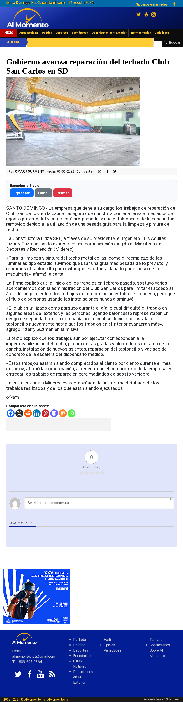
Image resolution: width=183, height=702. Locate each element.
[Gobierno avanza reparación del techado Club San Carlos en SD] (73, 121)
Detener (63, 193)
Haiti (107, 640)
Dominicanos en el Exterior (109, 32)
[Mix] (63, 413)
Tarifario (156, 640)
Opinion (109, 645)
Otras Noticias (28, 32)
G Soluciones (172, 699)
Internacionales (140, 32)
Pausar (43, 193)
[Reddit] (28, 413)
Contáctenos (160, 645)
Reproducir (21, 193)
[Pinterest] (45, 413)
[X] (19, 413)
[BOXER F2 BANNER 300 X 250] (36, 596)
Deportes (62, 32)
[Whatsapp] (71, 413)
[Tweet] (113, 171)
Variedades (162, 32)
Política (47, 32)
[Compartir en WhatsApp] (97, 171)
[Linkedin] (37, 413)
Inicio (8, 33)
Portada (79, 640)
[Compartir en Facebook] (105, 171)
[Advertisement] (58, 424)
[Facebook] (11, 413)
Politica (79, 645)
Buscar (175, 42)
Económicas (80, 32)
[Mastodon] (54, 413)
